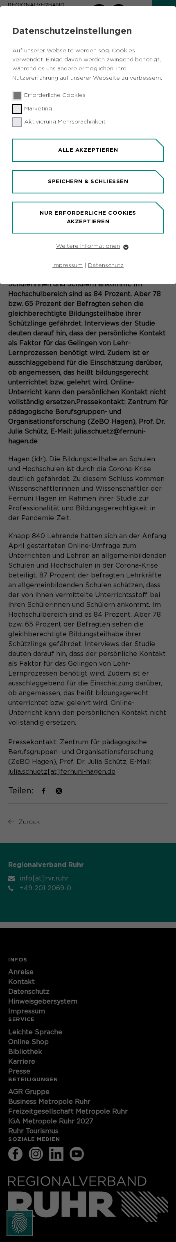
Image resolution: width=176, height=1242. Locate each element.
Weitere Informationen (88, 246)
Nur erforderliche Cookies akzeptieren (88, 217)
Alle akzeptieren (88, 150)
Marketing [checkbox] (38, 109)
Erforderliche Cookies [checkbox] (55, 95)
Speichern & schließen (88, 181)
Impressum (67, 265)
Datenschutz (106, 265)
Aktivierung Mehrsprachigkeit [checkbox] (65, 122)
